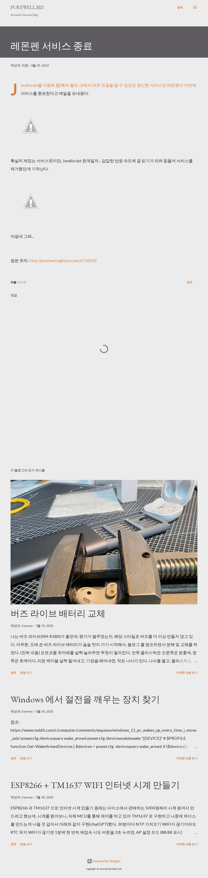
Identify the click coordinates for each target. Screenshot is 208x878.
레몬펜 (22, 282)
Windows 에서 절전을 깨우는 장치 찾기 (85, 699)
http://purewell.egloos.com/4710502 (63, 260)
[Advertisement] (104, 433)
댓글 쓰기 (26, 672)
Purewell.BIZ (27, 7)
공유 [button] (190, 282)
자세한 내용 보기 (186, 672)
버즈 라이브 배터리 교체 (58, 613)
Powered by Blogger (106, 861)
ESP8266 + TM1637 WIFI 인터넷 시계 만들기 (95, 785)
